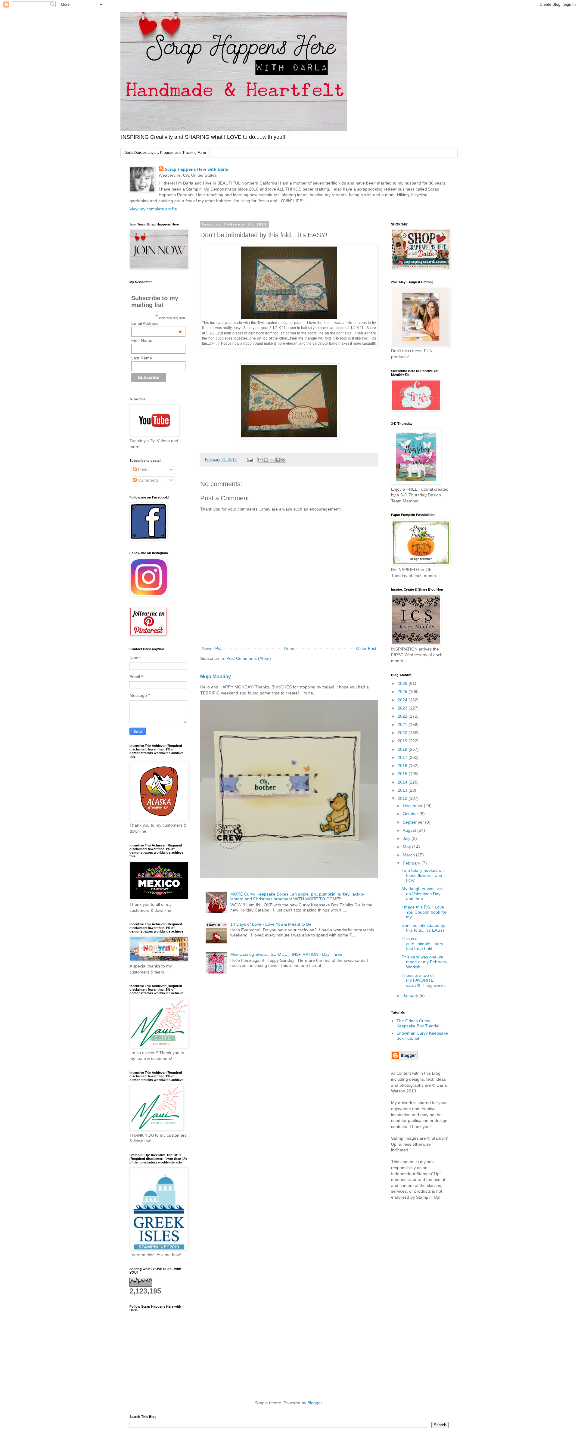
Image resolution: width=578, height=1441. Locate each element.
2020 (403, 732)
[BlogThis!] (266, 460)
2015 (403, 773)
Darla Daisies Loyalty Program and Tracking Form (165, 153)
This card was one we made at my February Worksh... (424, 962)
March (409, 854)
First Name (141, 340)
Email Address (156, 323)
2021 (403, 724)
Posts (142, 469)
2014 (403, 782)
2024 (403, 699)
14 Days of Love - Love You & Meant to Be (270, 924)
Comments (148, 480)
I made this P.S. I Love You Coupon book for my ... (424, 912)
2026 (403, 683)
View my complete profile (153, 209)
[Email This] (260, 460)
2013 (403, 790)
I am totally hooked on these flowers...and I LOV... (423, 875)
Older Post (366, 648)
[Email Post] (249, 460)
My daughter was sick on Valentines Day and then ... (422, 893)
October (411, 813)
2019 (403, 740)
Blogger (314, 1402)
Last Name (141, 358)
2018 (403, 749)
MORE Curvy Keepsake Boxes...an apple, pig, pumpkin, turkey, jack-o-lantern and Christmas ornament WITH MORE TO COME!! (297, 897)
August (410, 830)
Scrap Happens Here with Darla (196, 169)
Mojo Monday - (217, 676)
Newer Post (213, 648)
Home (290, 648)
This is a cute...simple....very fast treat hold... (422, 943)
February (412, 863)
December (413, 805)
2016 (403, 765)
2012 (403, 798)
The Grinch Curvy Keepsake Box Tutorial (417, 1023)
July (407, 838)
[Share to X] (272, 460)
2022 (403, 716)
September (414, 822)
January (411, 995)
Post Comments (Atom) (248, 658)
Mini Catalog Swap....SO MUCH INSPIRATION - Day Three (286, 954)
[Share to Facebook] (278, 460)
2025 (403, 691)
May (407, 846)
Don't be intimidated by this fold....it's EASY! (423, 928)
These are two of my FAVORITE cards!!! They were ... (425, 980)
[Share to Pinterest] (283, 460)
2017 (403, 757)
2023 (403, 708)
